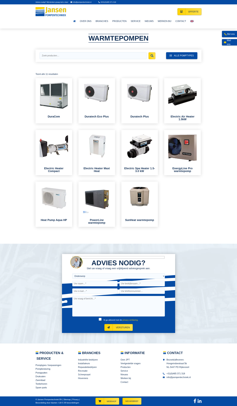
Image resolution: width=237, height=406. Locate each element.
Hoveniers (83, 378)
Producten (126, 367)
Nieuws (124, 374)
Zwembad (40, 380)
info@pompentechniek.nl (82, 2)
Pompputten (41, 373)
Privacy (75, 399)
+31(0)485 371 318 (176, 373)
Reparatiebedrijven (87, 367)
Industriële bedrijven (88, 360)
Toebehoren (41, 384)
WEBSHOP (111, 401)
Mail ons (229, 42)
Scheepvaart (84, 374)
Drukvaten (41, 376)
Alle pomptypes (184, 55)
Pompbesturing (43, 369)
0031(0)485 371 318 (108, 2)
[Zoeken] (152, 55)
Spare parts (41, 387)
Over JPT (125, 360)
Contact (124, 382)
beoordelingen (71, 403)
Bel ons (231, 34)
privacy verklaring (130, 320)
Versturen (122, 327)
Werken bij (126, 378)
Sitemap (67, 399)
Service (124, 371)
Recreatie (83, 371)
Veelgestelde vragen (131, 363)
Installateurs (84, 363)
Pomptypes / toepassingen (48, 365)
